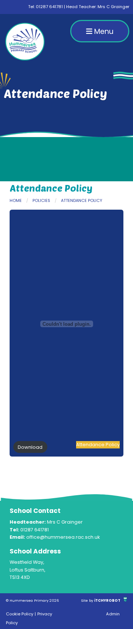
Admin (113, 614)
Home (16, 200)
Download (30, 447)
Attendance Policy (81, 200)
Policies (41, 200)
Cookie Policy (19, 614)
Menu (102, 31)
